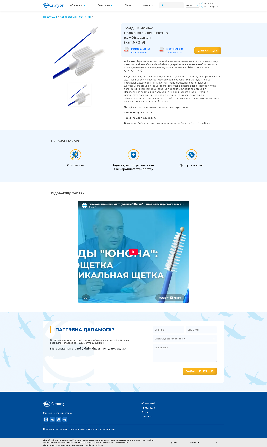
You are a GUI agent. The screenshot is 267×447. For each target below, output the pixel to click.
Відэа (128, 5)
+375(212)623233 (213, 6)
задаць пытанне (200, 371)
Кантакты (148, 5)
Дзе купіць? (207, 50)
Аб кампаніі (77, 5)
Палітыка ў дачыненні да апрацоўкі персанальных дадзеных (79, 429)
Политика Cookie (95, 445)
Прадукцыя (104, 5)
